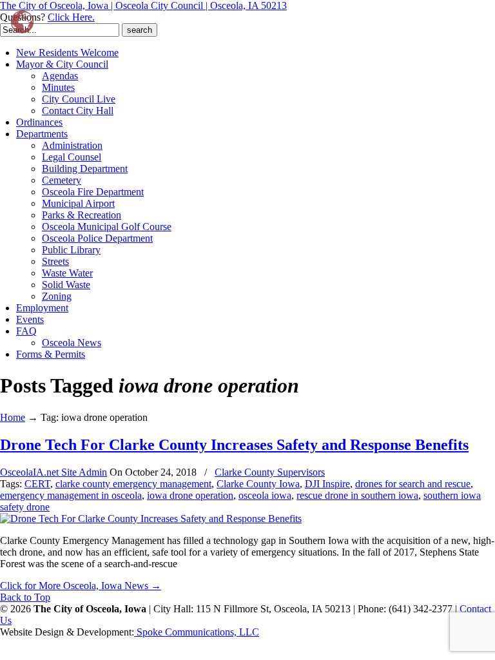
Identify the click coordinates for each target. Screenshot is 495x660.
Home (12, 417)
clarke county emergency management (133, 483)
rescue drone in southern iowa (357, 495)
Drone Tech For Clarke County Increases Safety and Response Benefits (234, 444)
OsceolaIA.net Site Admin (53, 472)
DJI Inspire (327, 483)
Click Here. (71, 17)
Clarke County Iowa (258, 483)
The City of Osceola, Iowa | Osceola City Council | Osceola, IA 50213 (143, 5)
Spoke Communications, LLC (196, 631)
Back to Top (25, 597)
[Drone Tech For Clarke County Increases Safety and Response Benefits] (151, 518)
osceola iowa (264, 495)
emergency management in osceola (71, 495)
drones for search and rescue (413, 483)
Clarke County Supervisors (270, 472)
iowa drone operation (190, 495)
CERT (37, 483)
